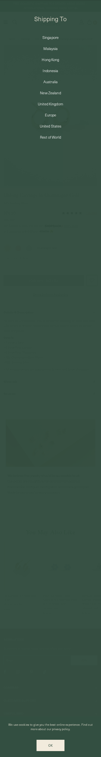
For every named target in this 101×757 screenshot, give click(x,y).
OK (50, 745)
